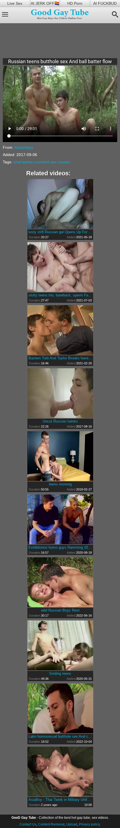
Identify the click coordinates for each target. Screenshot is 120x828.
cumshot (41, 162)
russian (63, 162)
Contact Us (28, 824)
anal (17, 162)
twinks (27, 162)
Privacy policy (89, 824)
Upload (71, 824)
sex (53, 162)
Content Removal (51, 824)
